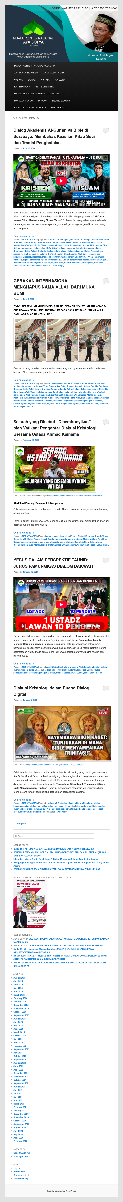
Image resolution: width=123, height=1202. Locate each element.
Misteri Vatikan (90, 539)
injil (59, 669)
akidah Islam (63, 666)
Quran (30, 262)
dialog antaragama (37, 669)
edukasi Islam (39, 248)
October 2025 (19, 1011)
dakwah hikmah (20, 669)
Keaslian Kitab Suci (78, 253)
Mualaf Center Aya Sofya (86, 256)
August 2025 (19, 1018)
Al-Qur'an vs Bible (54, 239)
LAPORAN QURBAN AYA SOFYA (30, 107)
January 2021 (19, 1110)
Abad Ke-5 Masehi (54, 383)
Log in (16, 1168)
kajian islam (61, 251)
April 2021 (18, 1100)
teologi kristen (47, 544)
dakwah (104, 666)
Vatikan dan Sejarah (86, 544)
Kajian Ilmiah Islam (46, 251)
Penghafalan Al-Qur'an (58, 259)
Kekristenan (19, 394)
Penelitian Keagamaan (63, 400)
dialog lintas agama (73, 245)
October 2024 (19, 1035)
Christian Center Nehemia (54, 389)
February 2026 (20, 998)
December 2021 (21, 1073)
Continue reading (23, 236)
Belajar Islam (97, 239)
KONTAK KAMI (58, 107)
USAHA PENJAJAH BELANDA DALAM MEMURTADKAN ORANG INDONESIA (66, 945)
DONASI (32, 79)
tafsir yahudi (26, 811)
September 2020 (21, 1124)
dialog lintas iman (33, 805)
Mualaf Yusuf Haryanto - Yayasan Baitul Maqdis (36, 955)
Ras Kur (17, 962)
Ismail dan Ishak (69, 669)
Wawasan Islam (43, 265)
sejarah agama (20, 403)
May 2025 (18, 1025)
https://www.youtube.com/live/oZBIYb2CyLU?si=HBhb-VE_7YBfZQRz (55, 764)
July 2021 (18, 1089)
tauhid (16, 265)
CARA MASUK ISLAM (53, 72)
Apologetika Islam (72, 239)
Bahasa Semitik (90, 386)
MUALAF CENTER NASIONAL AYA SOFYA (34, 65)
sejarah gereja (52, 541)
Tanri (82, 403)
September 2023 (21, 1049)
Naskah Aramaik (101, 397)
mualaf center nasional (58, 397)
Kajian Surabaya (28, 253)
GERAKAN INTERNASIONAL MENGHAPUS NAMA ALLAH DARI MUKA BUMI (54, 287)
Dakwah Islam (72, 242)
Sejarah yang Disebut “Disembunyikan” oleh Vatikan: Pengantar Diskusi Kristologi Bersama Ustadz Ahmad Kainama (54, 427)
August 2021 (19, 1086)
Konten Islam (94, 253)
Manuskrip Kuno (20, 397)
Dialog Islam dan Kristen (52, 245)
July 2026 (18, 981)
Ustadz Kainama (27, 265)
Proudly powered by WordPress (61, 1190)
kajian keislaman (75, 251)
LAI (75, 394)
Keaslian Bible (61, 253)
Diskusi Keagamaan (22, 248)
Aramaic (29, 386)
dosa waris (52, 669)
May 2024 (18, 1038)
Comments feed (21, 1175)
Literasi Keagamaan (32, 256)
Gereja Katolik (19, 539)
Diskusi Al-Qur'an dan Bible (94, 245)
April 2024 (18, 1042)
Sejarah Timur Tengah (57, 403)
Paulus (97, 669)
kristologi (17, 256)
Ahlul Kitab (51, 666)
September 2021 (21, 1083)
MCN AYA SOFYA (30, 239)
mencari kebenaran (51, 256)
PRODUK (42, 100)
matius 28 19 (42, 808)
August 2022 (19, 1062)
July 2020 (18, 1130)
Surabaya (98, 262)
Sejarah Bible (57, 262)
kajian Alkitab (71, 391)
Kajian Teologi (98, 391)
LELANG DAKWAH (61, 100)
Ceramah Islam (44, 242)
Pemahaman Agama (38, 259)
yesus (86, 672)
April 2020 (18, 1137)
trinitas (59, 672)
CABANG (18, 79)
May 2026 (18, 988)
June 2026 (18, 984)
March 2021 (19, 1103)
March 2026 (19, 994)
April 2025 (18, 1028)
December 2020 (21, 1113)
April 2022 (18, 1069)
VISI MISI (45, 79)
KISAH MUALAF (22, 86)
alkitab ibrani (87, 803)
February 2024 (20, 1045)
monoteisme (54, 808)
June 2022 (18, 1066)
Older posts (19, 823)
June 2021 (18, 1093)
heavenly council (58, 805)
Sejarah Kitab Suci (72, 262)
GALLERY (60, 79)
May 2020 (18, 1134)
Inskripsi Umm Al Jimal (47, 391)
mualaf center (67, 256)
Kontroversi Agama (64, 539)
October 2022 (19, 1056)
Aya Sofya (85, 239)
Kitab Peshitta (32, 394)
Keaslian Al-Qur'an (45, 253)
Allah (97, 383)
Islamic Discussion (85, 248)
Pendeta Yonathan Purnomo (39, 400)
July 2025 (18, 1022)
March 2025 (19, 1032)
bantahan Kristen (92, 666)
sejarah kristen (67, 541)
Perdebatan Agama (99, 259)
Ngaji (25, 259)
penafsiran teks (68, 808)
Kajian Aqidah (31, 251)
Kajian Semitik (84, 391)
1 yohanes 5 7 (52, 803)
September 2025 (21, 1015)
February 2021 (20, 1107)
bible (106, 239)
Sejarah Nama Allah (37, 403)
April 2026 (18, 991)
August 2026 (19, 977)
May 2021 (18, 1096)
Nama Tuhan (87, 397)
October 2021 (19, 1079)
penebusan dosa (21, 672)
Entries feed (19, 1171)
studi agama (87, 262)
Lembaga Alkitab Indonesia (90, 394)
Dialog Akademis (88, 242)
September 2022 (21, 1059)
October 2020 (19, 1120)
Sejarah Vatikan (81, 541)
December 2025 (21, 1004)
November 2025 (21, 1008)
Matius (90, 669)
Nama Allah (75, 397)
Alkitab (91, 383)
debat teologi (52, 536)
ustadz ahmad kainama (65, 544)
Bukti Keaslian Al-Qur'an (24, 242)
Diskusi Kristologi (86, 536)
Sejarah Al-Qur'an (42, 262)
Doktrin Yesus (101, 536)
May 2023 (18, 1052)
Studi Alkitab (34, 544)
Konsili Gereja (47, 539)
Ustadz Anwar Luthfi (73, 672)
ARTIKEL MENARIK (44, 86)
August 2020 (19, 1127)
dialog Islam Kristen (68, 536)
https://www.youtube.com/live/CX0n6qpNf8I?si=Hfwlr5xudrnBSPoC (76, 495)
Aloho (103, 383)
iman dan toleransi (74, 805)
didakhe (45, 805)
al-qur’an (74, 666)
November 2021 (21, 1076)
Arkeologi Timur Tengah (45, 386)
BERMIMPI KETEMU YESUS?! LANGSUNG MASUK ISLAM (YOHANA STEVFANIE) (53, 848)
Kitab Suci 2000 (56, 394)
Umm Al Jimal (92, 403)
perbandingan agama (79, 259)
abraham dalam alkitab (70, 803)
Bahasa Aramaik (74, 386)
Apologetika (18, 386)
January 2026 (19, 1001)
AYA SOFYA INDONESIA (26, 72)
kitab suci (43, 394)
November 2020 (21, 1117)
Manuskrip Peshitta (38, 397)
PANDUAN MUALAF (23, 100)
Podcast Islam (19, 262)
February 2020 (20, 1141)
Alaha (84, 383)
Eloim (101, 389)
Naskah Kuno (19, 400)
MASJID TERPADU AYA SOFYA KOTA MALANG (37, 93)
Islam (61, 391)
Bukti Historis (35, 389)
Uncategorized (20, 1156)
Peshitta (98, 400)
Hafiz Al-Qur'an (53, 248)
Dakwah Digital (58, 242)
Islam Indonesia (68, 248)
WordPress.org (20, 1178)
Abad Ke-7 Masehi (72, 383)
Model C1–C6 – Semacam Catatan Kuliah (33, 948)
